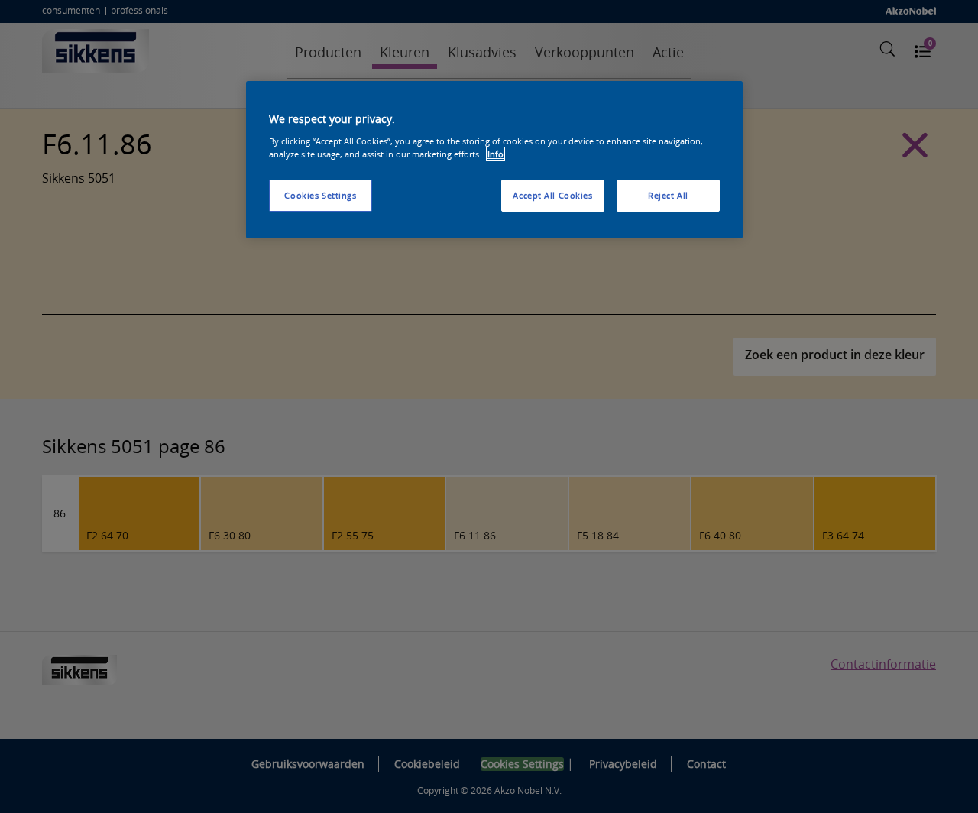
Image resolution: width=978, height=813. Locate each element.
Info (495, 154)
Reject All (668, 195)
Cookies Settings (320, 195)
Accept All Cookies (552, 195)
